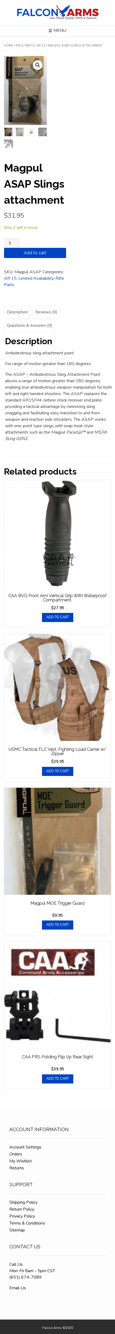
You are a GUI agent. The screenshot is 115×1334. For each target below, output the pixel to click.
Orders (15, 1154)
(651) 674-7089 (25, 1277)
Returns (16, 1168)
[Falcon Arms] (57, 12)
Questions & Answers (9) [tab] (29, 325)
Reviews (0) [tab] (46, 312)
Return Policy (21, 1209)
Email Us (17, 1288)
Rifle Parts (25, 46)
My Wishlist (20, 1161)
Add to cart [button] (57, 617)
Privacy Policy (22, 1216)
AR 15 (41, 46)
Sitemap (17, 1230)
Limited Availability (35, 278)
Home (8, 46)
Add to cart (35, 252)
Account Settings (25, 1147)
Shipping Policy (23, 1202)
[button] (38, 65)
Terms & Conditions (27, 1223)
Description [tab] (17, 312)
